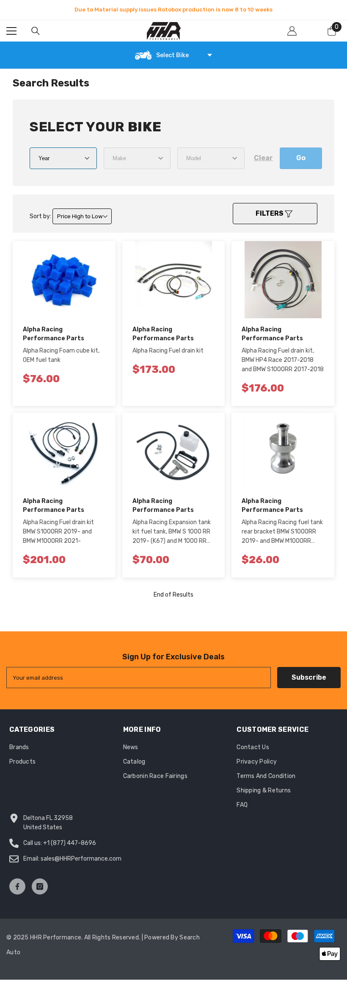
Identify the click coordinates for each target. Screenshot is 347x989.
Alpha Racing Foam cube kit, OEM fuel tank (61, 355)
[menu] (11, 31)
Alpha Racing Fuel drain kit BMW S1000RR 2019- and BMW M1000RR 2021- (58, 532)
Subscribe (309, 677)
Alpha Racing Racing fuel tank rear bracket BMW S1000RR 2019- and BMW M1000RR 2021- (282, 532)
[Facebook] (17, 886)
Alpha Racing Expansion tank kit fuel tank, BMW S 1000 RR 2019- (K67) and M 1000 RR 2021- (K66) (171, 532)
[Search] (35, 31)
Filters (270, 213)
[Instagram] (40, 886)
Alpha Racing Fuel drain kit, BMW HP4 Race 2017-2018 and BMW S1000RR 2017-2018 (283, 360)
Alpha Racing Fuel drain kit (168, 350)
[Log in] (292, 31)
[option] (173, 9)
